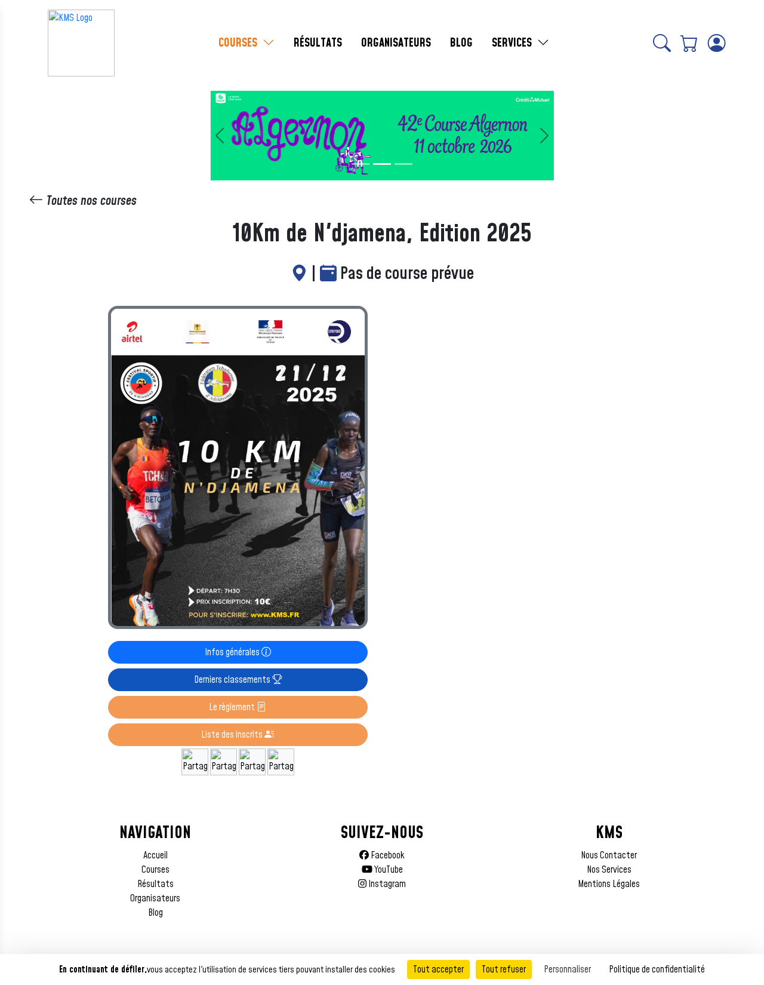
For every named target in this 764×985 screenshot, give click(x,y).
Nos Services (609, 869)
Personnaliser (567, 969)
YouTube (387, 869)
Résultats (155, 884)
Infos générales (233, 652)
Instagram (386, 884)
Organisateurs (155, 898)
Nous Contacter (609, 855)
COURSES (239, 43)
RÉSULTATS (318, 43)
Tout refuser (504, 969)
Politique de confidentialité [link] (657, 969)
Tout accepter (438, 969)
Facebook (387, 855)
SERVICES (513, 43)
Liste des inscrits (232, 734)
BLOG (461, 43)
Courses (155, 869)
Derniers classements (233, 679)
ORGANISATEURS (396, 43)
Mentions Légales (609, 884)
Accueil (155, 855)
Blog (155, 912)
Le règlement (233, 707)
